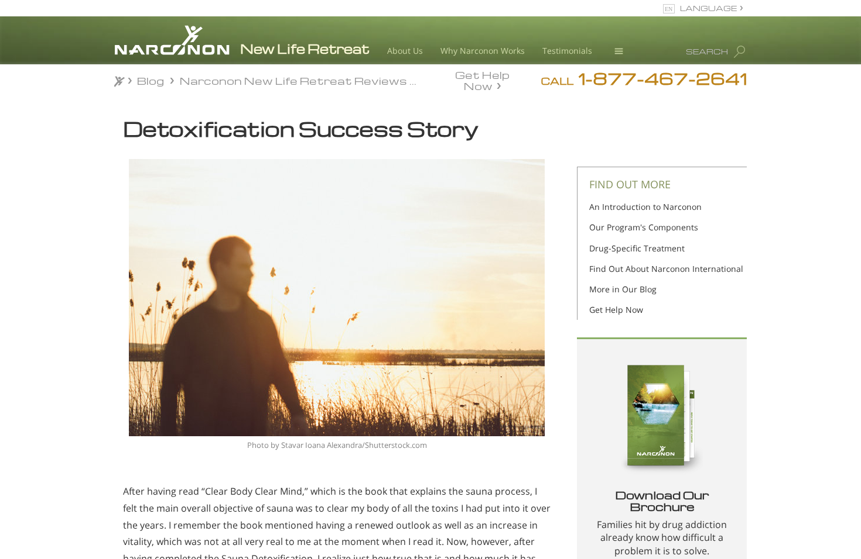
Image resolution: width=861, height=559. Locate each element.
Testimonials (567, 50)
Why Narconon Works (482, 50)
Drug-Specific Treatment (637, 248)
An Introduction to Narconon (645, 206)
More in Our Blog (623, 289)
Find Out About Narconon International (666, 268)
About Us (405, 50)
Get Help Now (482, 79)
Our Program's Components (643, 227)
